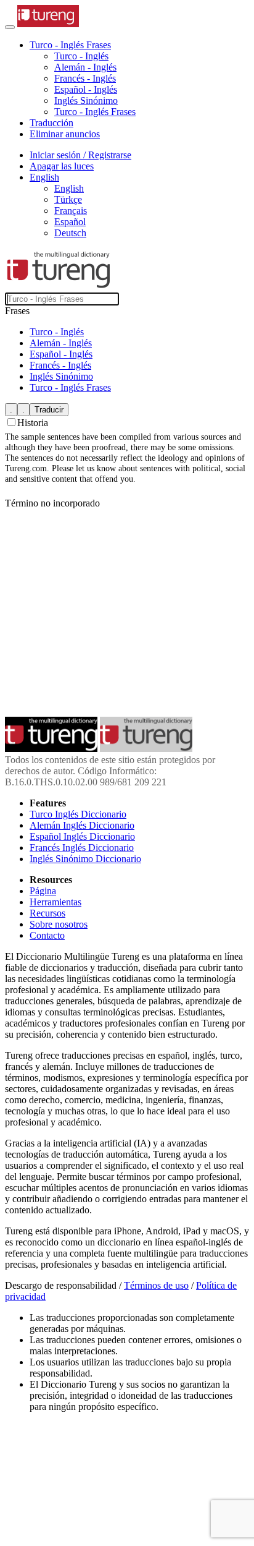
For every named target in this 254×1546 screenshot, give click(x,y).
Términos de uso (156, 1285)
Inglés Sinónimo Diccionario (85, 858)
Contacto (47, 935)
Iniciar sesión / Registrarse (80, 155)
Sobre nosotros (59, 924)
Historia (32, 422)
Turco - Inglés (81, 56)
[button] (70, 45)
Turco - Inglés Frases (95, 111)
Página (43, 891)
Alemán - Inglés (85, 67)
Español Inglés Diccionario (82, 836)
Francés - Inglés (85, 78)
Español (70, 221)
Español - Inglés (85, 89)
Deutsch (70, 233)
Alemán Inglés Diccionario (82, 825)
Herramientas (55, 902)
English (69, 188)
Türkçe (68, 199)
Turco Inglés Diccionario (78, 814)
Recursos (47, 913)
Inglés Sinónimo (86, 100)
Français (70, 210)
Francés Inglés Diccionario (82, 847)
